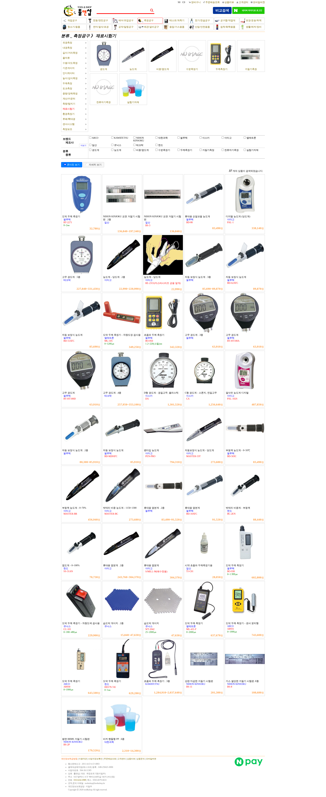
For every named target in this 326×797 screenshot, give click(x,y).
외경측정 (67, 42)
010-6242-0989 (80, 780)
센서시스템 (69, 124)
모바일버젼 (259, 2)
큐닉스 (117, 145)
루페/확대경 (69, 119)
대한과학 (163, 138)
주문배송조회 (212, 2)
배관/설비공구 (151, 27)
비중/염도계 (162, 69)
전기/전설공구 (202, 20)
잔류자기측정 (103, 102)
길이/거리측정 (70, 53)
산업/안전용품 (202, 27)
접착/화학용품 (227, 27)
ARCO (95, 138)
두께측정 (67, 83)
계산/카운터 (69, 98)
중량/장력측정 (70, 93)
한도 (160, 145)
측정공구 (148, 20)
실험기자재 (133, 102)
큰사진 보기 (73, 164)
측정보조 (67, 129)
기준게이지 (69, 68)
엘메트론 (251, 138)
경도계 (103, 69)
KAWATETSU (121, 138)
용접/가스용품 (176, 27)
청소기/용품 (73, 27)
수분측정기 (192, 69)
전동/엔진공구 (100, 20)
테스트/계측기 (176, 20)
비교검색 (222, 10)
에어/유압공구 (125, 20)
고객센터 (243, 2)
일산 (94, 145)
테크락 (139, 145)
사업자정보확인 (95, 759)
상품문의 (141, 759)
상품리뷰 (229, 2)
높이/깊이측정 (70, 78)
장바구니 (196, 2)
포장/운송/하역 (253, 20)
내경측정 (67, 48)
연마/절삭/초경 (100, 27)
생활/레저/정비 (253, 27)
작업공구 (72, 20)
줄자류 (66, 58)
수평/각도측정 (70, 63)
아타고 (228, 138)
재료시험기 (106, 36)
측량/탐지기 (69, 104)
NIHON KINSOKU (138, 139)
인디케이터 (69, 73)
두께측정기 (222, 69)
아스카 (206, 138)
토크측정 (67, 88)
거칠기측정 (251, 69)
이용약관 (83, 759)
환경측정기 (69, 114)
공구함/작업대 (227, 20)
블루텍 (183, 138)
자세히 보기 (95, 164)
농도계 (133, 69)
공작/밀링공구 (125, 27)
